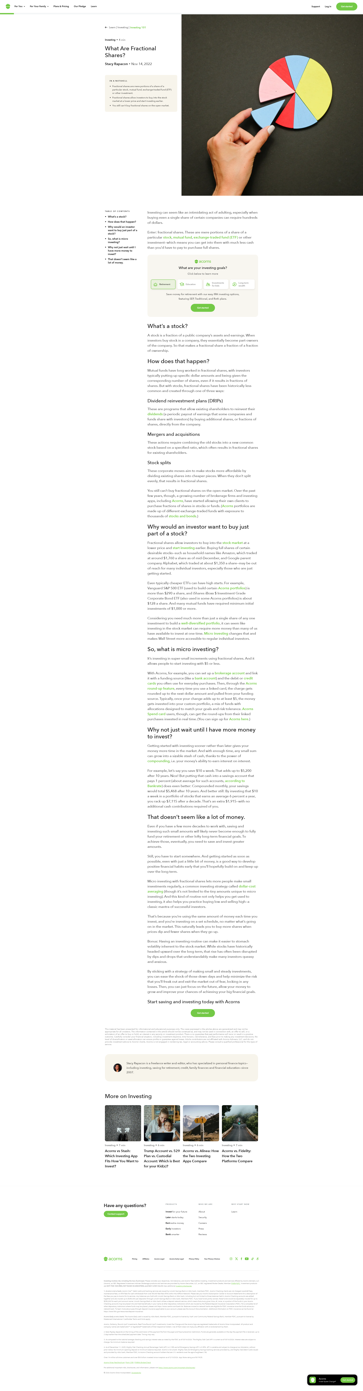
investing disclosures (184, 1286)
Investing (110, 39)
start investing (184, 548)
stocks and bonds (182, 516)
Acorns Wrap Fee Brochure (114, 1363)
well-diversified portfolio (200, 623)
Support (316, 6)
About (202, 1211)
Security (203, 1217)
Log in (328, 6)
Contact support (115, 1214)
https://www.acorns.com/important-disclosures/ (177, 1368)
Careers (203, 1223)
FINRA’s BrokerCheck (143, 1363)
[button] (258, 1258)
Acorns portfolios (231, 588)
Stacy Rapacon (116, 64)
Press (201, 1228)
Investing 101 (138, 27)
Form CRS (129, 1363)
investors (173, 1228)
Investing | (123, 27)
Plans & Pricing (61, 6)
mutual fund (182, 237)
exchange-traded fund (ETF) (216, 237)
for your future (176, 1211)
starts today (174, 1217)
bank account (205, 678)
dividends (155, 414)
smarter (172, 1234)
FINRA (233, 1283)
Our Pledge (80, 6)
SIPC (238, 1283)
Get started (347, 6)
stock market (232, 543)
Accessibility (136, 1373)
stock (167, 237)
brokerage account (230, 673)
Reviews (203, 1234)
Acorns (177, 501)
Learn (94, 6)
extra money (175, 1223)
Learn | (113, 27)
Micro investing (216, 633)
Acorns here (238, 719)
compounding (158, 761)
